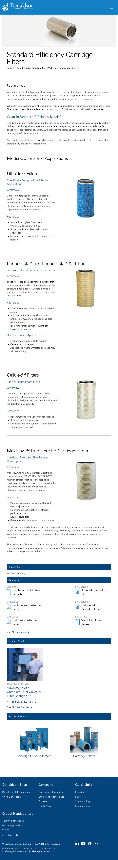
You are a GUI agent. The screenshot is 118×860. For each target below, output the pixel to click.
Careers (43, 801)
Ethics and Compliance (51, 797)
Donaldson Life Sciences (16, 792)
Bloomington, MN (12, 825)
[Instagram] (97, 847)
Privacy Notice (10, 848)
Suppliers (80, 797)
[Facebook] (91, 847)
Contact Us (10, 835)
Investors (80, 792)
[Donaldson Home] (54, 7)
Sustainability (82, 801)
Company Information (51, 792)
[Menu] (111, 7)
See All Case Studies (18, 707)
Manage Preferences (16, 851)
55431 (5, 829)
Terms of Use (29, 848)
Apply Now (45, 806)
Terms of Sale (48, 848)
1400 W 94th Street (13, 820)
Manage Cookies (41, 851)
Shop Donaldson (11, 797)
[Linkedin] (78, 847)
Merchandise (82, 806)
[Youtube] (84, 847)
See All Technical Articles (20, 702)
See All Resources (16, 631)
